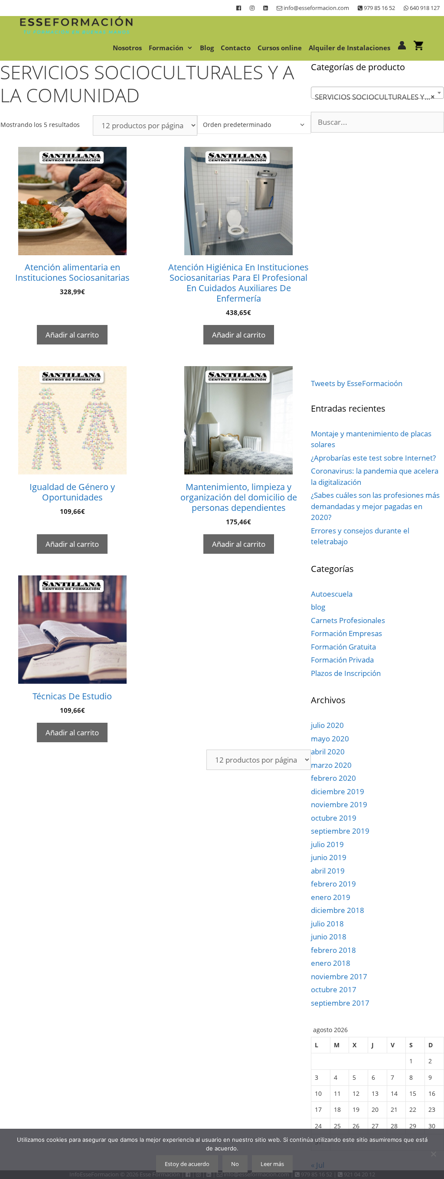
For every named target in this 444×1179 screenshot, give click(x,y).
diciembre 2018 (337, 910)
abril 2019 (328, 871)
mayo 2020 (330, 739)
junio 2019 (328, 857)
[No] (433, 1154)
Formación (166, 47)
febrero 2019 (333, 884)
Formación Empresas (346, 633)
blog (318, 607)
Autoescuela (332, 594)
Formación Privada (342, 660)
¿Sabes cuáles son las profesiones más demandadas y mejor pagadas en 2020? (375, 506)
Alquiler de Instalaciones (349, 47)
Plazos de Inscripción (346, 673)
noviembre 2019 (339, 804)
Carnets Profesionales (348, 620)
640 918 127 (424, 8)
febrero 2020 (333, 778)
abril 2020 (328, 752)
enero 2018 (330, 963)
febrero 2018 (333, 950)
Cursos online (280, 47)
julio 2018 (327, 924)
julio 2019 (327, 844)
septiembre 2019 (340, 831)
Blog (207, 47)
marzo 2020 (331, 765)
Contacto (236, 47)
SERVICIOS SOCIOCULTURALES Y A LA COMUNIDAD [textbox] (379, 97)
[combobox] (377, 93)
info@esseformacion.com (315, 8)
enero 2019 (330, 897)
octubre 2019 (333, 818)
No (235, 1164)
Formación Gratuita (343, 647)
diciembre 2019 (337, 791)
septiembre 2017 (340, 1003)
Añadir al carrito (72, 335)
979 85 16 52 (378, 8)
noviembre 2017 (339, 976)
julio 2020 (327, 725)
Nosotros (127, 47)
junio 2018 (328, 937)
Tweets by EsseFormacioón (356, 383)
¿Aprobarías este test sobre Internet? (373, 458)
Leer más (272, 1164)
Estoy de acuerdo (187, 1164)
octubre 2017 (333, 989)
